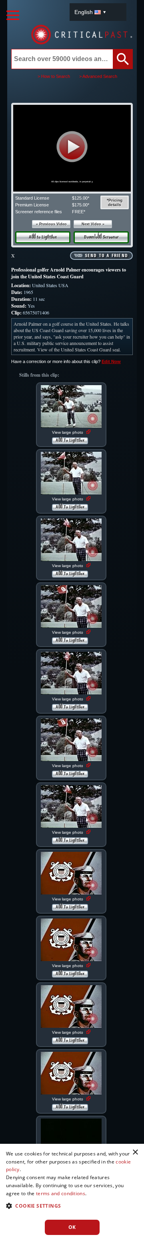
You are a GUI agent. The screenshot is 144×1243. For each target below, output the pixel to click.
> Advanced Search (98, 76)
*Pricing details (114, 202)
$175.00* (80, 204)
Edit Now (111, 361)
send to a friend (106, 256)
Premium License (32, 204)
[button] (72, 146)
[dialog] (72, 1193)
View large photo (68, 432)
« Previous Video (51, 224)
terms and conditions (60, 1193)
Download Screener (101, 237)
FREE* (78, 211)
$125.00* (80, 198)
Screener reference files (38, 211)
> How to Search (54, 76)
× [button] (135, 1152)
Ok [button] (72, 1227)
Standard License (32, 198)
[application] (72, 148)
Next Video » (93, 224)
